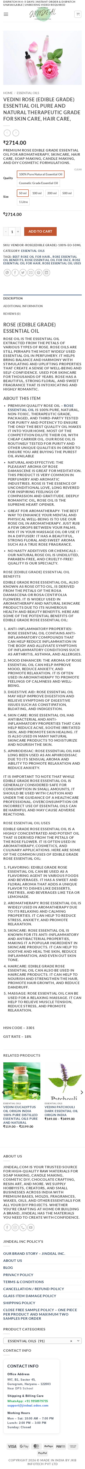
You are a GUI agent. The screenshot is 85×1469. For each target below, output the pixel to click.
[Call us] (23, 1227)
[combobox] (42, 1341)
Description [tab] (13, 298)
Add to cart (41, 231)
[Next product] (7, 133)
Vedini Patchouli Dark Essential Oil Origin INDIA (61, 1110)
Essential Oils (28, 93)
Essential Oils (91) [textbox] (40, 1341)
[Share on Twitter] (23, 272)
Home (8, 93)
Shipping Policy (19, 1303)
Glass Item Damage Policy (29, 1296)
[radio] (40, 174)
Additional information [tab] (23, 306)
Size (5, 196)
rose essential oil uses (61, 263)
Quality (8, 178)
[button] (6, 14)
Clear (78, 169)
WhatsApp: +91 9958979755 (27, 1401)
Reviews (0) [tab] (11, 313)
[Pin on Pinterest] (38, 272)
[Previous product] (15, 133)
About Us (12, 1260)
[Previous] (3, 1101)
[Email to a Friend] (30, 272)
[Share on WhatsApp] (7, 272)
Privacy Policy (18, 1275)
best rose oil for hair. (32, 256)
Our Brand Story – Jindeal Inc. (34, 1253)
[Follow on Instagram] (15, 1227)
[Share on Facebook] (15, 272)
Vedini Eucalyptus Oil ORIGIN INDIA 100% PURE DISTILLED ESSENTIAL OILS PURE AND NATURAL (20, 1114)
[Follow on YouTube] (30, 1227)
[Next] (81, 1101)
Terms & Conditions (23, 1282)
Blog (8, 1267)
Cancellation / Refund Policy (33, 1289)
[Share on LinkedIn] (46, 272)
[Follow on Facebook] (7, 1227)
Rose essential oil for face (48, 260)
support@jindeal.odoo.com (28, 1405)
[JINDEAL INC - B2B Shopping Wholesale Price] (42, 14)
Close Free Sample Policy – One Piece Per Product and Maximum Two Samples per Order (40, 1314)
